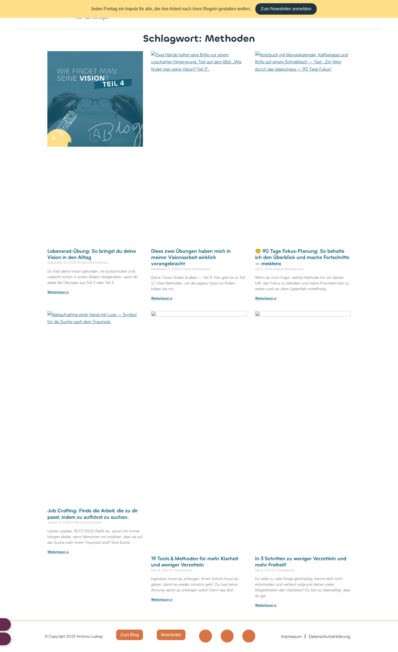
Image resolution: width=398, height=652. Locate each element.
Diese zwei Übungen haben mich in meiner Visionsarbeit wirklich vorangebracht (191, 257)
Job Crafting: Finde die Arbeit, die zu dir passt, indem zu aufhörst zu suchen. (92, 513)
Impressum (291, 636)
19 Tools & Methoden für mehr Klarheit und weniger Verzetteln (194, 561)
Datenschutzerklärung (329, 636)
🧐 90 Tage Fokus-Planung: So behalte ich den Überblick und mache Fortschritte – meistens (302, 257)
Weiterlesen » (58, 292)
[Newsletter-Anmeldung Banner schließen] (392, 9)
